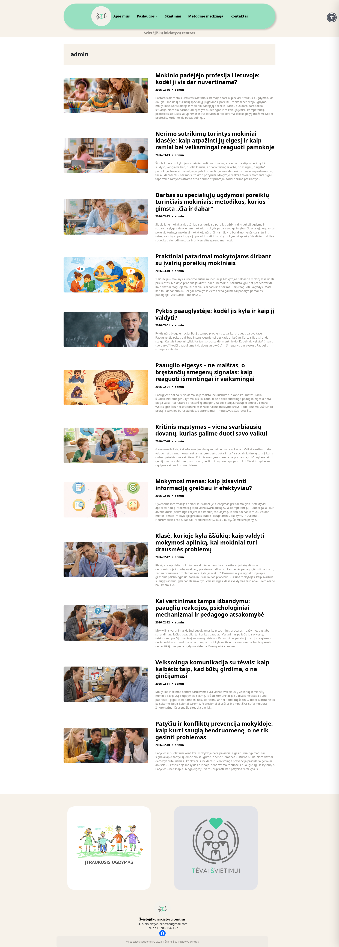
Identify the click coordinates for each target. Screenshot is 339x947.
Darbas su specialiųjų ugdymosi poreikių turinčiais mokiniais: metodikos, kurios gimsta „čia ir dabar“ (212, 202)
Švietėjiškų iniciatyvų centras (162, 919)
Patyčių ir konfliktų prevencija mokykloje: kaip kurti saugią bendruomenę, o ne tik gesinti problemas (214, 730)
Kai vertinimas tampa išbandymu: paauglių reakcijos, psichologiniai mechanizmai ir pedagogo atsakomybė (209, 608)
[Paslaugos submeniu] (157, 16)
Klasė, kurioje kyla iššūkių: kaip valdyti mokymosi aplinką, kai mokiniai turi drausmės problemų (209, 542)
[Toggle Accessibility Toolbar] (331, 17)
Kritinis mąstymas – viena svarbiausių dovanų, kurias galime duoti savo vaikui (211, 430)
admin (179, 90)
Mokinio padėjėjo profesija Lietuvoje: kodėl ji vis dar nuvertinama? (207, 78)
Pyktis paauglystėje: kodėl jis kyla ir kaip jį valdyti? (214, 314)
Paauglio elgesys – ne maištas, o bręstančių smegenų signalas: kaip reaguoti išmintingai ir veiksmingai (205, 372)
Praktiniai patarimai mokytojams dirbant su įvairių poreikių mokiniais (213, 260)
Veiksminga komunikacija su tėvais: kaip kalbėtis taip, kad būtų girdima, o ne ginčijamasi (212, 669)
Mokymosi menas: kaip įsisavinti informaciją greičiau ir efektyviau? (203, 484)
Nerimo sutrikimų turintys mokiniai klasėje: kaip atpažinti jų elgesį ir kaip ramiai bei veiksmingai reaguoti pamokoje (214, 140)
